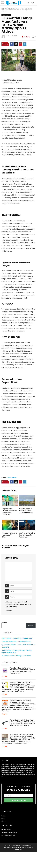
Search (4, 622)
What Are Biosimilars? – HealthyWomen (15, 641)
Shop (3, 821)
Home (3, 8)
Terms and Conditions (9, 832)
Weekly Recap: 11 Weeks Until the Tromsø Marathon (26, 511)
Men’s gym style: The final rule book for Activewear (27, 535)
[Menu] (2, 2)
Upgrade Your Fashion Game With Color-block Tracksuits (9, 512)
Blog (2, 819)
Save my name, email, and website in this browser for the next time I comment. (18, 604)
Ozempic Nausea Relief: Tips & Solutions (16, 656)
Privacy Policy (6, 830)
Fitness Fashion (12, 8)
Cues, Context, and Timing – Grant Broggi (16, 638)
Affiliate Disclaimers (8, 835)
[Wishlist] (32, 3)
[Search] (28, 2)
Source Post (12, 477)
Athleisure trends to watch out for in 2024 (9, 535)
